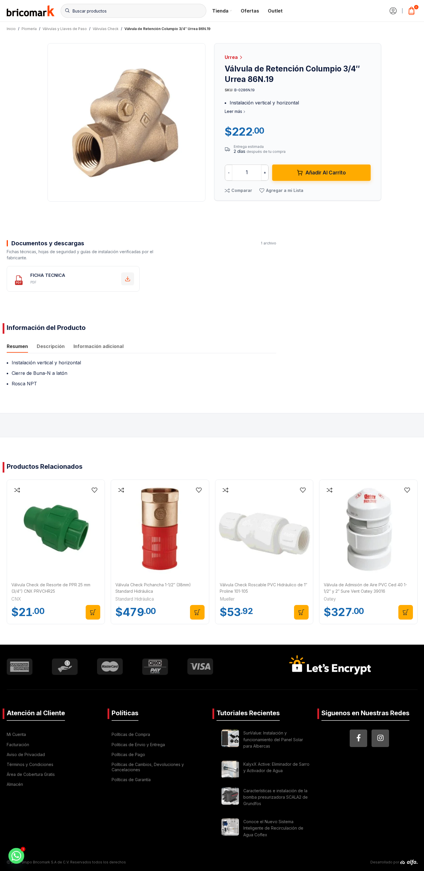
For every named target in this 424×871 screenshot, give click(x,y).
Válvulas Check (106, 29)
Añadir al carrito (325, 173)
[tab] (17, 347)
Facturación (18, 744)
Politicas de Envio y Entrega (138, 744)
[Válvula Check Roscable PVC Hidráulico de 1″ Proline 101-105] (264, 529)
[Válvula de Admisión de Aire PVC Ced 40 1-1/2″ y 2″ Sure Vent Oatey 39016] (368, 529)
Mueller (227, 599)
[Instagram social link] (380, 738)
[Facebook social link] (358, 738)
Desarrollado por (385, 862)
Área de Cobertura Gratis (31, 774)
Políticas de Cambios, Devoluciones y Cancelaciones (148, 767)
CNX (16, 599)
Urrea (232, 57)
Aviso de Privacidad (26, 754)
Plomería (29, 29)
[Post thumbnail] (230, 740)
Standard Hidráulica (134, 599)
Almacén (15, 784)
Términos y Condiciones (30, 764)
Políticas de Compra (131, 734)
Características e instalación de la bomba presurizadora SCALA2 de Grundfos (275, 797)
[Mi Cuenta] (393, 11)
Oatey (330, 599)
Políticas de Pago (128, 754)
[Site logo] (31, 10)
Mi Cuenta (16, 734)
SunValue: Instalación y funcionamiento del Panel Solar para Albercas (273, 739)
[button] (93, 612)
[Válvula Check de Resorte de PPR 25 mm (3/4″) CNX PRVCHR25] (56, 529)
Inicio (11, 29)
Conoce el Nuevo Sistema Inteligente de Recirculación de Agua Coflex (273, 828)
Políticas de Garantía (131, 779)
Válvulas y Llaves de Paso (65, 29)
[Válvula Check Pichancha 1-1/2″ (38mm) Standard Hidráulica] (160, 529)
